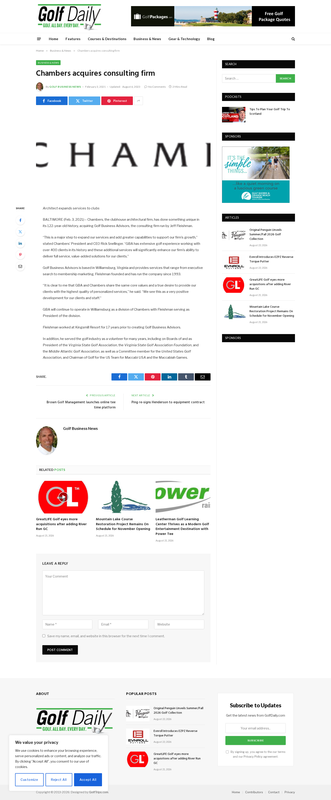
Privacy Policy (253, 756)
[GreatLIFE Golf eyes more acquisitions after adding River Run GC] (63, 497)
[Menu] (39, 38)
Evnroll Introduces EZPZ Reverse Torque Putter (271, 259)
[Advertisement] (256, 376)
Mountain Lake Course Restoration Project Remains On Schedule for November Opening (123, 524)
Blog (211, 39)
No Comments (157, 86)
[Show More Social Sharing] (138, 100)
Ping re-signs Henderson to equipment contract (168, 402)
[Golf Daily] (69, 16)
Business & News (147, 39)
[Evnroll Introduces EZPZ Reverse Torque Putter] (233, 262)
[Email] (20, 266)
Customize (29, 780)
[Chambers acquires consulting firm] (123, 154)
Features (73, 39)
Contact (273, 792)
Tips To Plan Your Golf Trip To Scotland (269, 111)
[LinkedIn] (20, 243)
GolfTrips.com (98, 792)
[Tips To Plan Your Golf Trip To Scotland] (233, 114)
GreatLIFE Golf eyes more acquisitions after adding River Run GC (61, 524)
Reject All (59, 780)
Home (53, 39)
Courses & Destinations (107, 39)
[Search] (293, 39)
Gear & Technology (184, 39)
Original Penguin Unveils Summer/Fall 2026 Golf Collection (265, 234)
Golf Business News (65, 86)
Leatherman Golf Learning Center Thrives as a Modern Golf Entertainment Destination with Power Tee (182, 527)
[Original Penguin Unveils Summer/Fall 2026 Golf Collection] (233, 235)
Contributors (254, 792)
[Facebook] (20, 220)
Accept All (87, 780)
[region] (58, 763)
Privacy (290, 792)
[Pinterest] (20, 254)
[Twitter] (20, 231)
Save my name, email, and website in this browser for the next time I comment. (106, 636)
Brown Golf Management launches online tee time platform (81, 405)
